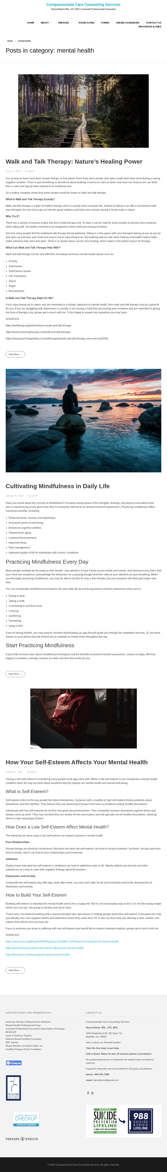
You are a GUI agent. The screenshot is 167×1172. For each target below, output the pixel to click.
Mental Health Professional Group (23, 1025)
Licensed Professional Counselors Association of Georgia (35, 1028)
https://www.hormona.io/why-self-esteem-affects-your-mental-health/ (45, 948)
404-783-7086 (101, 1074)
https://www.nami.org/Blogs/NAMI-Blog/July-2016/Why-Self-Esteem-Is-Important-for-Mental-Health (62, 941)
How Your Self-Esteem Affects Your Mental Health (77, 762)
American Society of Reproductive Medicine (28, 1021)
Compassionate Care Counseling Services (83, 4)
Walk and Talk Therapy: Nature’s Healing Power (74, 161)
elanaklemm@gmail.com (106, 1080)
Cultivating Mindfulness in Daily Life (58, 486)
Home (10, 41)
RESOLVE (11, 1032)
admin (31, 171)
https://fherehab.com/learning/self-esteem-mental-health (38, 954)
